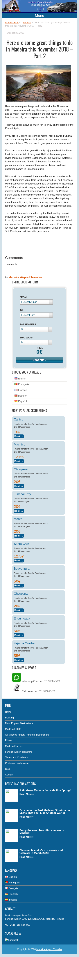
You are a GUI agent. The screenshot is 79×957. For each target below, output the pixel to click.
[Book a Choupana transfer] (19, 485)
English (21, 378)
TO (21, 310)
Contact (9, 774)
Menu (39, 15)
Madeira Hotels (13, 729)
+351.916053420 (46, 691)
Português (23, 384)
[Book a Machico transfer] (19, 461)
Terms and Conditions (16, 757)
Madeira (27, 22)
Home (8, 712)
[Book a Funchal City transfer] (19, 510)
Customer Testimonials (17, 763)
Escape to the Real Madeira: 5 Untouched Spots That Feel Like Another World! (45, 811)
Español (22, 401)
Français (22, 390)
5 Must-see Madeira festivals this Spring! (45, 790)
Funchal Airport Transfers (18, 751)
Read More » (26, 794)
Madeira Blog (12, 22)
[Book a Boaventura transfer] (19, 585)
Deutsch (22, 395)
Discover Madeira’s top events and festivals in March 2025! (41, 851)
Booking (9, 717)
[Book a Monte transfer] (19, 535)
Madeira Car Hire (14, 746)
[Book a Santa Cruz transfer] (19, 560)
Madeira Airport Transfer (25, 277)
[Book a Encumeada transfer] (19, 635)
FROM (23, 297)
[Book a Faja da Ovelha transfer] (19, 659)
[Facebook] (12, 940)
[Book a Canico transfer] (19, 436)
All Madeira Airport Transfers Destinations (27, 734)
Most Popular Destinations (19, 723)
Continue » (39, 360)
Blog (7, 769)
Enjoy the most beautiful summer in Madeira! (41, 831)
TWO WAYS (26, 337)
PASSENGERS (28, 324)
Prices (8, 740)
